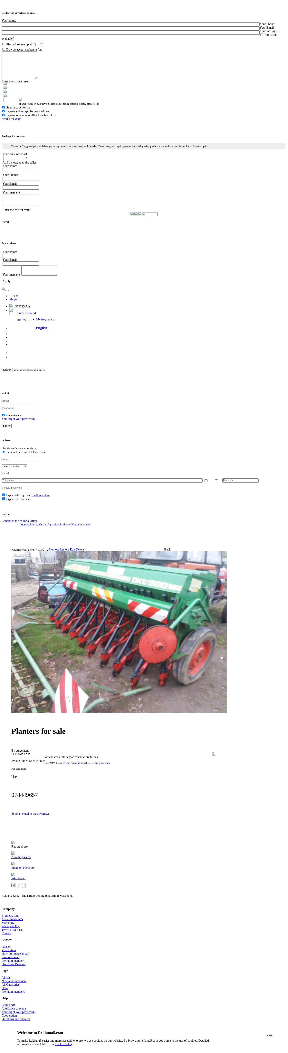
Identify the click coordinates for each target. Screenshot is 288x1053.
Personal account (17, 452)
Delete (80, 549)
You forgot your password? (18, 418)
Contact (6, 933)
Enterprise (39, 452)
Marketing (8, 922)
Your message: (269, 31)
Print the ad (18, 878)
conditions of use (41, 495)
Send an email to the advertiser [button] (30, 813)
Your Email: (267, 27)
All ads (13, 295)
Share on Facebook (23, 867)
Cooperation (9, 1015)
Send (6, 221)
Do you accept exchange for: (24, 49)
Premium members (13, 991)
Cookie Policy (63, 1044)
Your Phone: (267, 24)
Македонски (45, 319)
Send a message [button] (11, 118)
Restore (64, 549)
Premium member (13, 960)
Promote (54, 549)
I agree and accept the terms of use (27, 111)
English (41, 328)
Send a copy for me (18, 107)
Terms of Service (12, 929)
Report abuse (19, 846)
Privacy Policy (11, 926)
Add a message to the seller (19, 162)
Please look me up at (19, 44)
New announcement (14, 981)
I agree (269, 1035)
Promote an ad (10, 957)
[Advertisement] (113, 537)
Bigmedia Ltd (10, 915)
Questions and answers (16, 1019)
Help (5, 988)
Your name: (9, 20)
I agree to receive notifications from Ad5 (31, 115)
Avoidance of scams (14, 1008)
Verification (9, 950)
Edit (72, 549)
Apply (6, 281)
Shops (13, 299)
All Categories (10, 984)
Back (167, 549)
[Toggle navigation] (7, 290)
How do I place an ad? (16, 953)
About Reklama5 (12, 919)
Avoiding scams (21, 857)
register (6, 946)
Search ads (8, 1005)
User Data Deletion (13, 964)
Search (7, 369)
